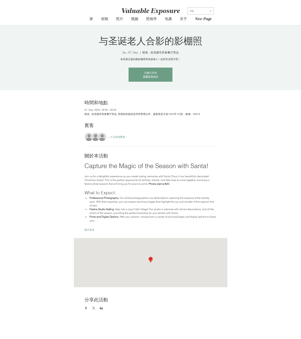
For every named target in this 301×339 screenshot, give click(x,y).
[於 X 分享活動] (93, 308)
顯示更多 (89, 229)
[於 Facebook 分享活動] (85, 308)
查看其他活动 (150, 76)
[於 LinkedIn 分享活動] (101, 308)
